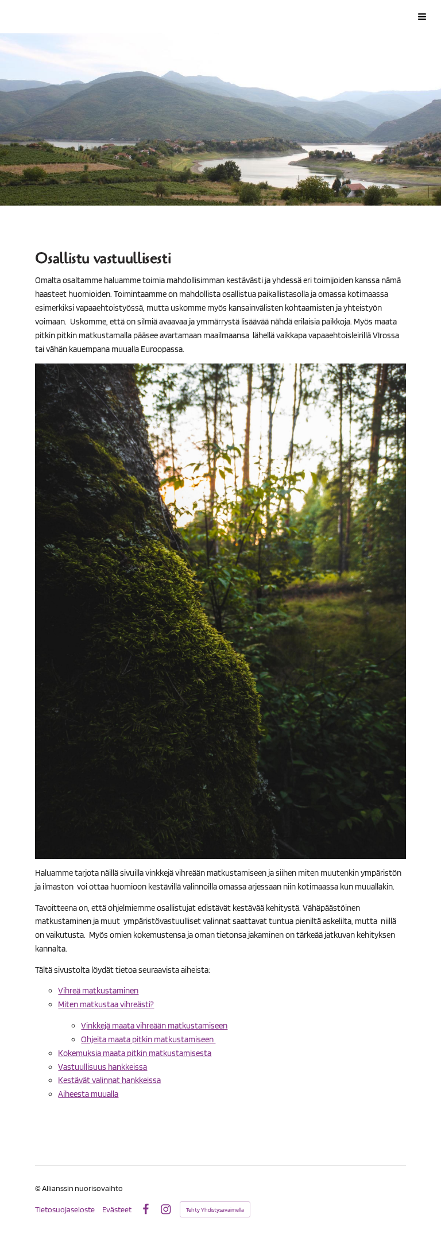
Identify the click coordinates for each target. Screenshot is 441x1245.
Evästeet (116, 1209)
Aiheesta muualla (88, 1094)
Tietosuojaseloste (65, 1209)
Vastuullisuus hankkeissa (102, 1067)
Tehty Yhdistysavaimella (215, 1209)
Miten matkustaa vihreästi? (106, 1004)
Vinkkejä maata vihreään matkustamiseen (154, 1025)
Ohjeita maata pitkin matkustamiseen (148, 1039)
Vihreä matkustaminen (98, 990)
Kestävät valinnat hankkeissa (109, 1080)
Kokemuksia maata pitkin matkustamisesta (134, 1053)
